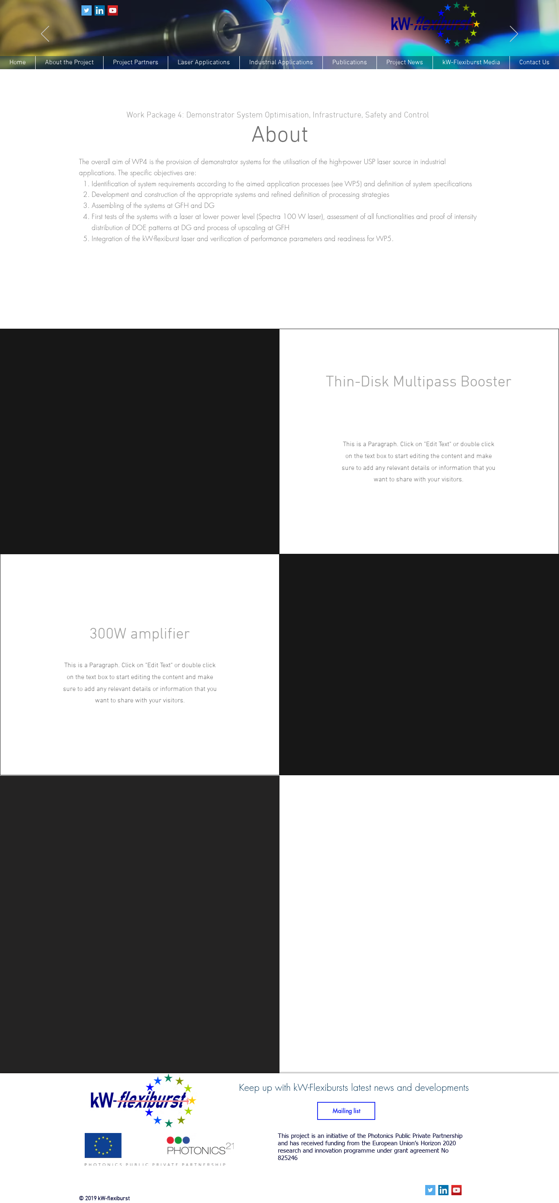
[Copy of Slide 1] (283, 48)
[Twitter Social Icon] (86, 10)
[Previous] (45, 34)
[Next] (514, 34)
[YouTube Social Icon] (113, 10)
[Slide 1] (276, 48)
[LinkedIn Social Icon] (100, 10)
